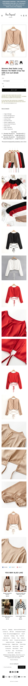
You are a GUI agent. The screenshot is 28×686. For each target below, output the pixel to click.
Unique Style (8, 646)
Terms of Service (14, 659)
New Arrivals (10, 652)
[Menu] (2, 15)
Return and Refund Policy (20, 629)
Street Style (23, 644)
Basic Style (17, 652)
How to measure (5, 108)
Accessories (8, 648)
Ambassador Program (20, 631)
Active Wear (5, 640)
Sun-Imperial (15, 681)
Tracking (12, 635)
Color (3, 78)
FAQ (17, 635)
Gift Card (12, 631)
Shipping (10, 629)
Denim (11, 640)
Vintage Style (19, 642)
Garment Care (6, 638)
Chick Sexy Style (6, 644)
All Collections (19, 650)
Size (3, 83)
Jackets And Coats (10, 642)
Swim (21, 648)
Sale (13, 650)
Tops (18, 638)
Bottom (23, 638)
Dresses (13, 638)
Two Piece (8, 650)
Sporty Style (15, 646)
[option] (7, 62)
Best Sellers (15, 648)
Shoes (21, 646)
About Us (4, 629)
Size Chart (6, 635)
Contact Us (5, 631)
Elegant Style (15, 644)
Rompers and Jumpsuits (20, 640)
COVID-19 (22, 635)
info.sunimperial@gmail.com (10, 103)
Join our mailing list (14, 663)
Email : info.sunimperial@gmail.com (11, 633)
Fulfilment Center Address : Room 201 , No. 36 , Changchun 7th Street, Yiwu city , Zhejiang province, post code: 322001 (14, 656)
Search (23, 633)
